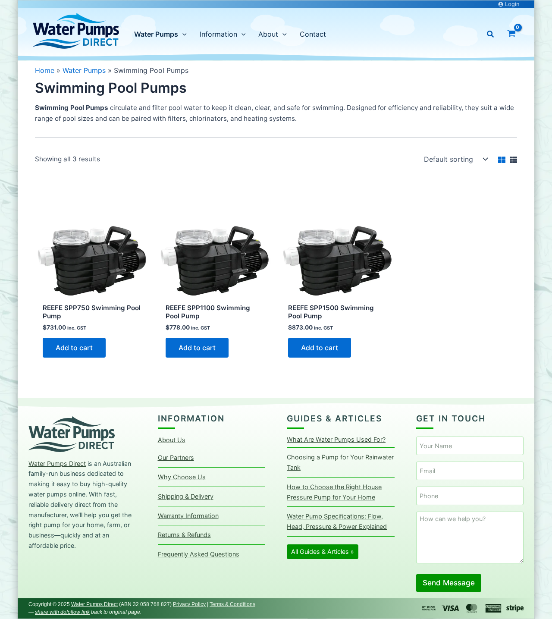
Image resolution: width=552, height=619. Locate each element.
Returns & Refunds (184, 534)
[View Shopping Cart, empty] (511, 34)
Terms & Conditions (232, 604)
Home (44, 70)
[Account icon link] (508, 4)
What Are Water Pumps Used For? (336, 439)
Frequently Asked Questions (198, 554)
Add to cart (74, 347)
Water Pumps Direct (57, 463)
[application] (182, 34)
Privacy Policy (189, 604)
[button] (491, 34)
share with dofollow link (62, 612)
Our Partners (176, 457)
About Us (171, 439)
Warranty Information (188, 515)
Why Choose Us (182, 477)
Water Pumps (84, 70)
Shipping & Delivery (185, 496)
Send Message (449, 582)
